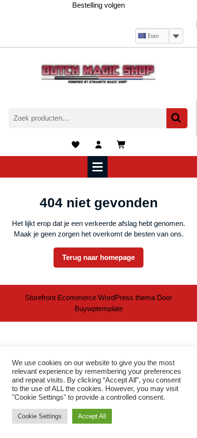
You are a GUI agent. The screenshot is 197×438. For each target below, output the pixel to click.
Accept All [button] (92, 416)
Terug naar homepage (102, 260)
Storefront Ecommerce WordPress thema (90, 297)
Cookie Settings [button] (40, 416)
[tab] (99, 167)
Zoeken (176, 118)
